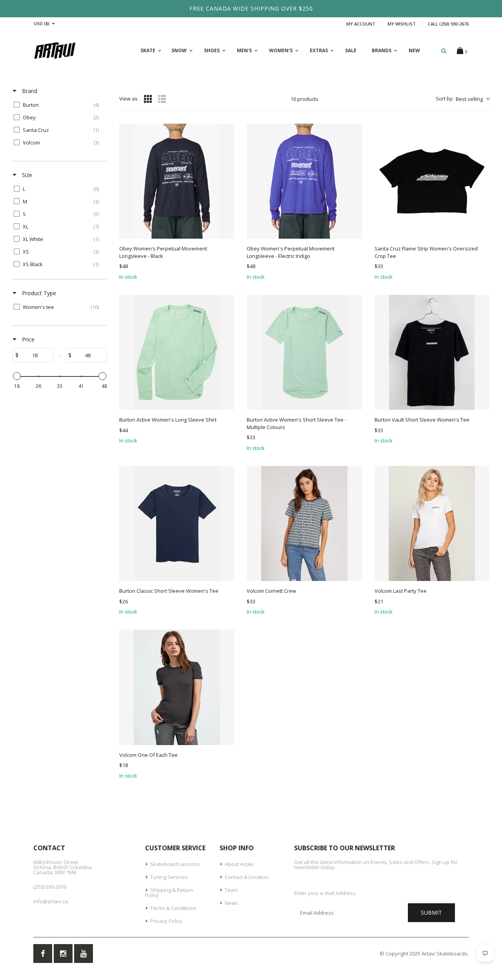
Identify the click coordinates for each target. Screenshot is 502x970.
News (231, 902)
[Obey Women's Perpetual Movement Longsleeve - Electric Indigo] (304, 181)
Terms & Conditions (173, 908)
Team (231, 889)
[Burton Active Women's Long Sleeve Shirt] (176, 352)
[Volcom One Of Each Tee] (176, 687)
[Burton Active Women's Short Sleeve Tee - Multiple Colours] (304, 352)
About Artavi (239, 864)
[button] (462, 99)
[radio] (148, 99)
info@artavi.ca (50, 901)
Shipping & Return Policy (169, 892)
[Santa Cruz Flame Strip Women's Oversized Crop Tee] (432, 181)
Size (26, 175)
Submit (431, 912)
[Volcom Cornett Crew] (304, 523)
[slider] (17, 376)
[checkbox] (58, 105)
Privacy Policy (166, 920)
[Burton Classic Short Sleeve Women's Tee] (176, 523)
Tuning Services (169, 876)
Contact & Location (247, 876)
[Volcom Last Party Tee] (432, 523)
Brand (28, 91)
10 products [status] (304, 98)
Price (27, 339)
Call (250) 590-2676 (448, 24)
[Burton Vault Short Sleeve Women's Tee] (432, 352)
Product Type (38, 293)
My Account (360, 24)
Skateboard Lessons (175, 864)
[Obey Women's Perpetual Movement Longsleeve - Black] (176, 181)
